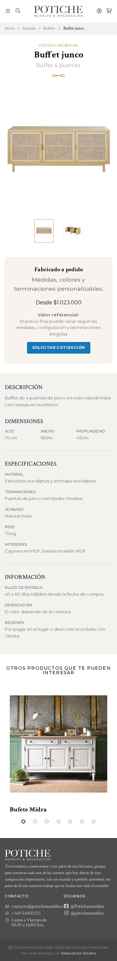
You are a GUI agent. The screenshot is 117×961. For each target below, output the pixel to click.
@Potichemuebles (87, 906)
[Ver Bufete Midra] (58, 744)
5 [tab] (70, 821)
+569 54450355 (26, 913)
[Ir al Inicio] (58, 11)
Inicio (10, 28)
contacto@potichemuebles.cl (38, 906)
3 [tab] (47, 821)
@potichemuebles (87, 913)
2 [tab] (35, 821)
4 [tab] (58, 821)
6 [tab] (82, 821)
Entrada (29, 28)
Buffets (49, 28)
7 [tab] (94, 821)
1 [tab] (23, 821)
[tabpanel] (58, 749)
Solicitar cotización (58, 347)
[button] (8, 11)
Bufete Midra (28, 809)
